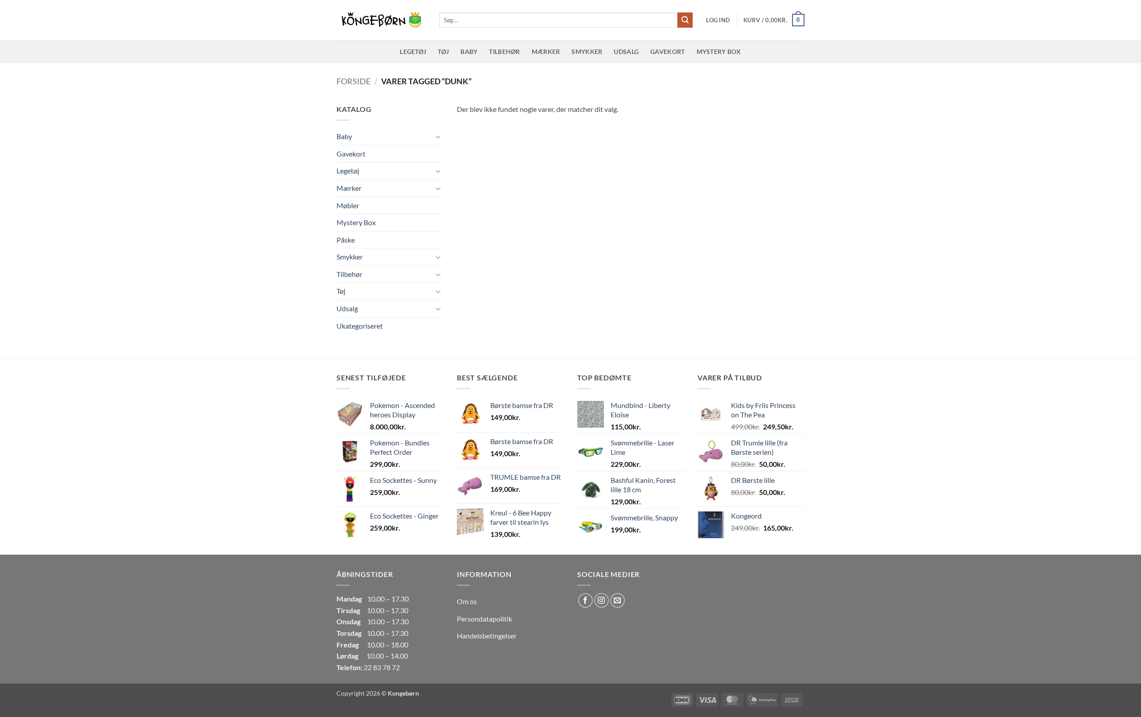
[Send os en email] (617, 600)
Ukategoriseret (360, 325)
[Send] (685, 20)
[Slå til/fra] (438, 136)
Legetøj (413, 51)
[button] (718, 20)
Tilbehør (504, 51)
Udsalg (626, 51)
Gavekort (667, 51)
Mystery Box (719, 51)
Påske (346, 239)
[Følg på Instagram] (601, 600)
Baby (468, 51)
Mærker (546, 51)
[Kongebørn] (381, 20)
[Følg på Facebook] (585, 600)
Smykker (586, 51)
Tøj (443, 51)
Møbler (348, 205)
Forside (353, 81)
